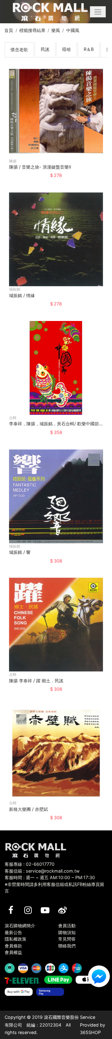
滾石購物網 (50, 11)
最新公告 (13, 932)
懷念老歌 (19, 49)
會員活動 (67, 925)
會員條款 (13, 945)
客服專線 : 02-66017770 (29, 864)
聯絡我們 (67, 945)
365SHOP (90, 1032)
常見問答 (67, 939)
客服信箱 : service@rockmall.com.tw (42, 871)
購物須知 (67, 932)
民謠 (45, 49)
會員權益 (13, 952)
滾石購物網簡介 (20, 925)
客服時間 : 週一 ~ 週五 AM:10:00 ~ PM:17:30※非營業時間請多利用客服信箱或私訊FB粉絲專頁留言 (54, 884)
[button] (98, 11)
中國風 (72, 30)
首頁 (8, 30)
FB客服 (99, 976)
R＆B (89, 49)
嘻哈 (66, 49)
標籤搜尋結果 (32, 30)
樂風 (55, 30)
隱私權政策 (15, 939)
